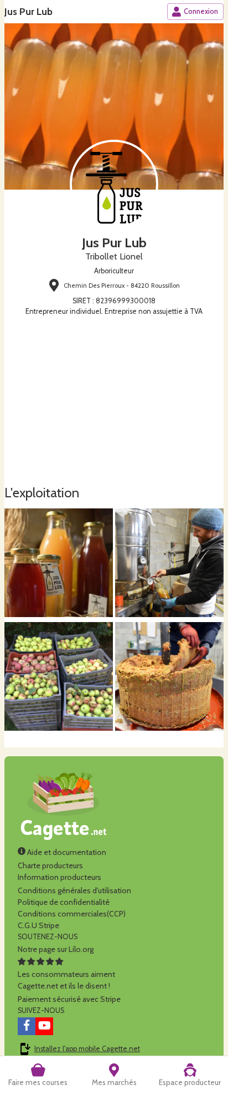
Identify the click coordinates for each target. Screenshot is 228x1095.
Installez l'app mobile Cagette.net (87, 1049)
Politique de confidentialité (64, 902)
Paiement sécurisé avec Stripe (69, 999)
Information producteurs (59, 877)
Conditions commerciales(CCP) (72, 914)
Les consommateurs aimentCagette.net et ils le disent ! (66, 980)
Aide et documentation (65, 852)
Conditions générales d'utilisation (74, 890)
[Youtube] (44, 1026)
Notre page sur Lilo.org (56, 949)
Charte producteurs (50, 865)
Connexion (201, 11)
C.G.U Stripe (38, 925)
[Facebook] (26, 1026)
